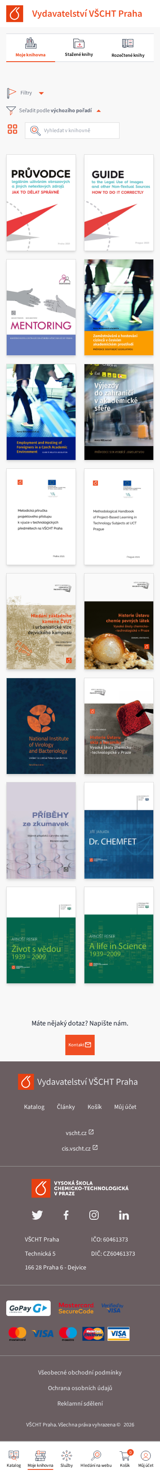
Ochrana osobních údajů (80, 1388)
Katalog (34, 1107)
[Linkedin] (124, 1218)
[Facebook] (66, 1218)
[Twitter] (37, 1218)
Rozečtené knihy (128, 55)
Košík (95, 1107)
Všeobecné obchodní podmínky (80, 1372)
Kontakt (76, 1044)
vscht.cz (77, 1133)
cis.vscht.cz (77, 1148)
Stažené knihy (79, 54)
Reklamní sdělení (80, 1403)
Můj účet (125, 1107)
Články (66, 1107)
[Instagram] (94, 1218)
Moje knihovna (31, 54)
